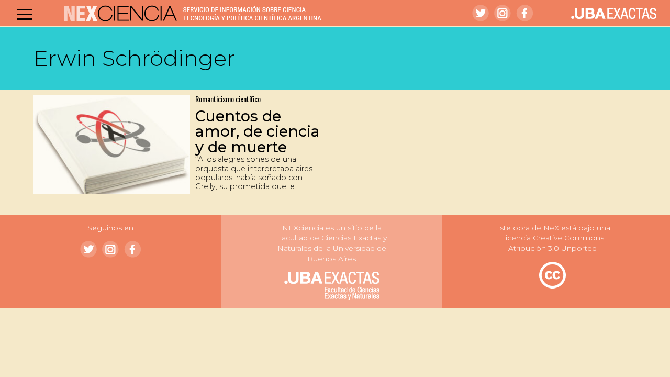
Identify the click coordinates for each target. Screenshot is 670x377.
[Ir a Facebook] (524, 13)
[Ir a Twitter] (480, 13)
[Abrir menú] (25, 14)
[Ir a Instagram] (502, 13)
